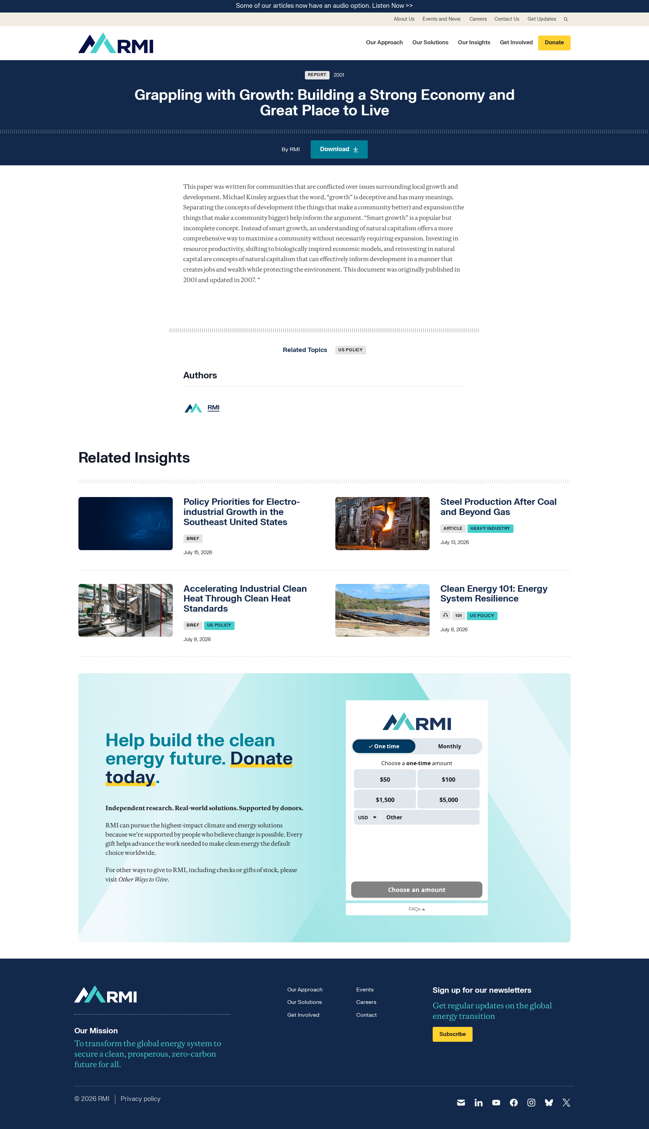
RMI (295, 149)
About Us (404, 19)
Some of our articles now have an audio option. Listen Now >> (324, 6)
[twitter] (566, 1103)
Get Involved (516, 42)
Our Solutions (430, 42)
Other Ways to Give (143, 879)
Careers (478, 19)
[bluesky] (549, 1103)
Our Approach (384, 42)
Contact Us (507, 19)
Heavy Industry (490, 528)
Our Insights (474, 42)
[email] (461, 1103)
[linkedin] (479, 1103)
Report (317, 74)
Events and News (441, 19)
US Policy (350, 350)
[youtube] (496, 1103)
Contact (366, 1015)
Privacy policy (141, 1099)
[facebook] (514, 1103)
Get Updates (542, 19)
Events (365, 989)
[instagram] (531, 1103)
